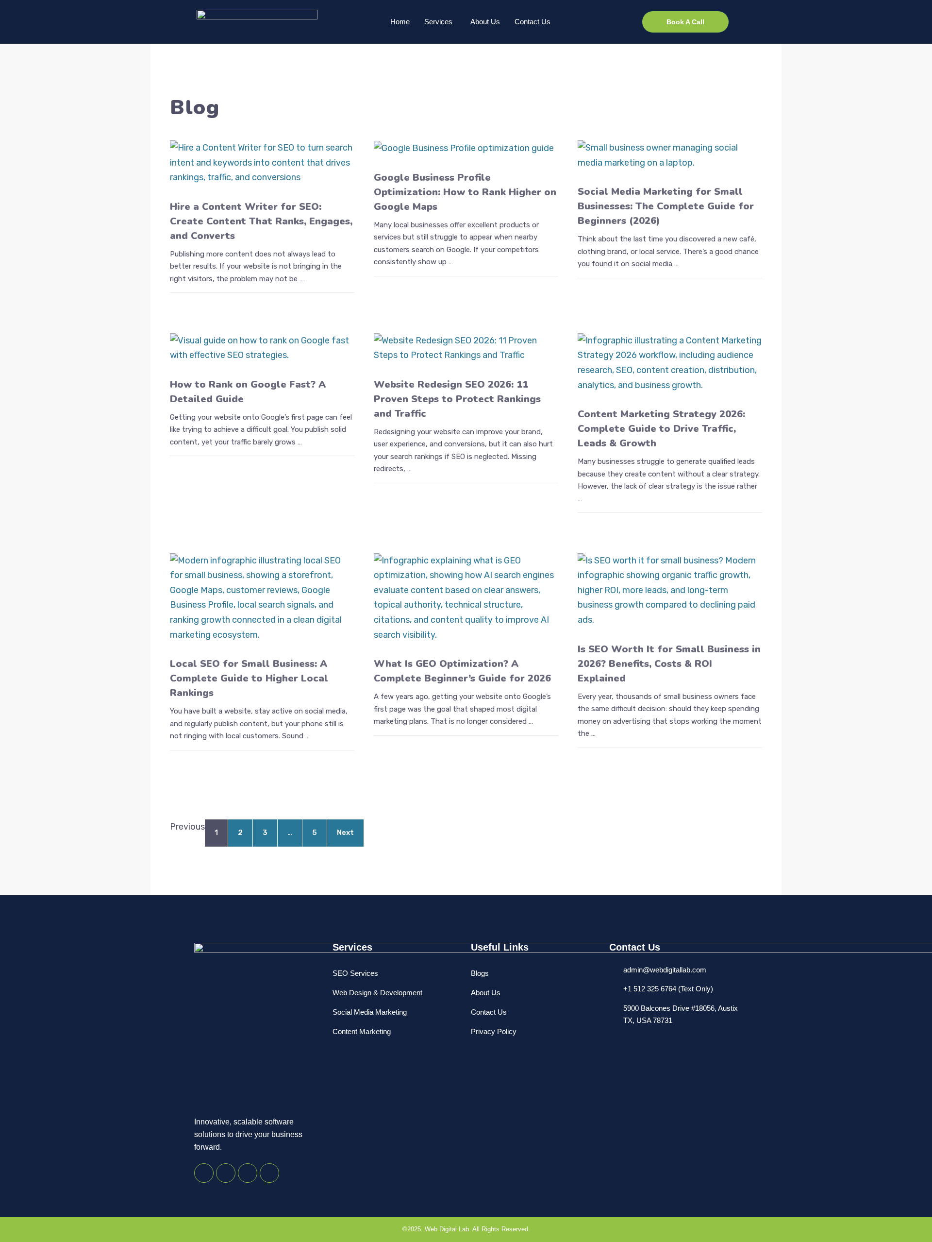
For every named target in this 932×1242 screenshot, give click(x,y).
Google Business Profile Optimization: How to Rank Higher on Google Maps (465, 192)
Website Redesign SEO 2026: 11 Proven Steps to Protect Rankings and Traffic (457, 399)
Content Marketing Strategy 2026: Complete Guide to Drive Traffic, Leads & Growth (661, 429)
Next (345, 832)
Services (438, 21)
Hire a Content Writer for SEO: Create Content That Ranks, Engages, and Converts (261, 221)
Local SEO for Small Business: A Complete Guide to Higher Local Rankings (249, 678)
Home (400, 21)
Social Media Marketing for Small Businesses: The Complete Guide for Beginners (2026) (666, 206)
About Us (485, 21)
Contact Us (532, 21)
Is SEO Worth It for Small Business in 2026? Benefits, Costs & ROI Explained (669, 664)
